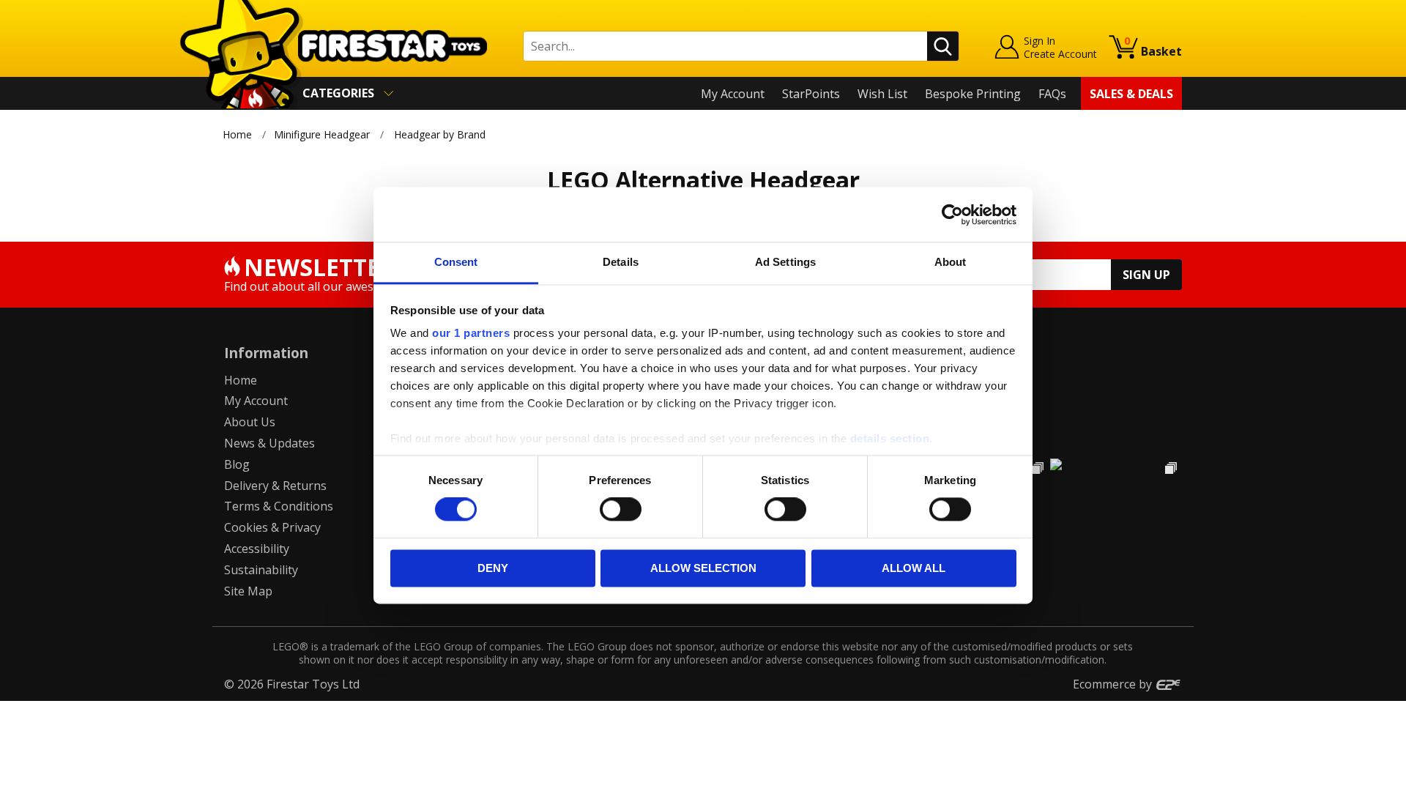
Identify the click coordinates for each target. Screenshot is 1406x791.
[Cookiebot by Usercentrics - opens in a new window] (952, 215)
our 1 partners (471, 333)
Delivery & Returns (275, 486)
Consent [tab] (456, 262)
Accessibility (256, 549)
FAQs (1052, 94)
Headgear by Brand (440, 134)
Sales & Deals (1131, 94)
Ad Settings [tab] (785, 262)
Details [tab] (621, 262)
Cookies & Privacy (272, 527)
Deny (492, 568)
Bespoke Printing (973, 94)
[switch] (620, 509)
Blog (237, 464)
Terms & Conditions (278, 506)
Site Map (248, 591)
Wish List (882, 94)
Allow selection (703, 568)
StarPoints (811, 94)
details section (890, 438)
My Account (733, 94)
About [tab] (950, 262)
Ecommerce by (1114, 684)
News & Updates (269, 443)
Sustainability (261, 570)
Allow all (913, 568)
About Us (249, 422)
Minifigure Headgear (322, 134)
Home (237, 134)
